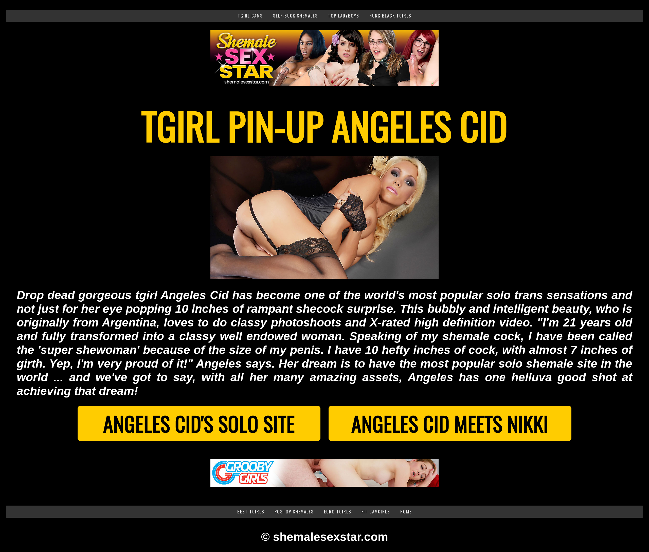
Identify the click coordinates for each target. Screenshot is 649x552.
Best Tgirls (250, 511)
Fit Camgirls (376, 511)
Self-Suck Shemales (295, 15)
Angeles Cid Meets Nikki (450, 423)
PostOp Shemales (294, 511)
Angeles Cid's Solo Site (199, 423)
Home (406, 511)
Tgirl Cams (250, 15)
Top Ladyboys (343, 15)
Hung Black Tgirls (390, 15)
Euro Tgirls (337, 511)
